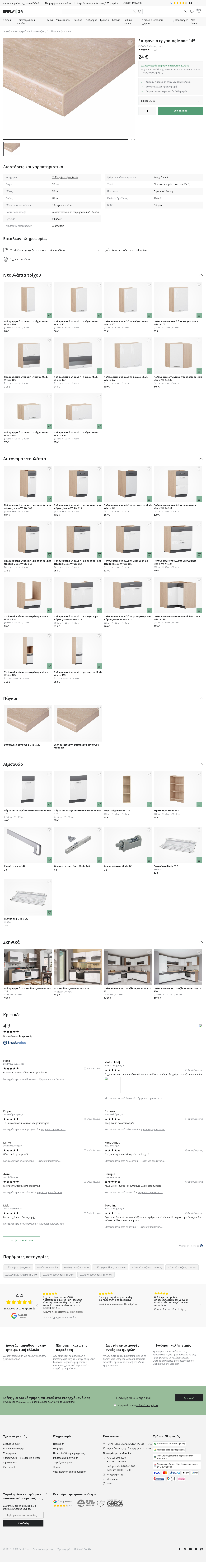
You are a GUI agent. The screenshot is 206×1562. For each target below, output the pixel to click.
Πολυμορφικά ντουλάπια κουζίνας (29, 31)
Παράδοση (58, 1443)
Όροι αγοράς (64, 1549)
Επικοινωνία (9, 1467)
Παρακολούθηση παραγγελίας (69, 1453)
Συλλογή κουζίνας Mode (60, 31)
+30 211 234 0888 (116, 1461)
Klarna (56, 1467)
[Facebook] (180, 1549)
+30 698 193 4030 (116, 1457)
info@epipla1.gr (115, 1474)
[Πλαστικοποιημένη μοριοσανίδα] (189, 184)
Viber (109, 1483)
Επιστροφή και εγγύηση (65, 1457)
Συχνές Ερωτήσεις (62, 1462)
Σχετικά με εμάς (11, 1443)
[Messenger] (197, 1549)
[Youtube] (191, 1549)
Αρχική (7, 31)
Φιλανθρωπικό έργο (13, 1448)
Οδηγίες (158, 205)
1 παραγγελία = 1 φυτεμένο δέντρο (22, 1457)
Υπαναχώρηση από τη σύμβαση (69, 1471)
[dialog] (170, 69)
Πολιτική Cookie (82, 1549)
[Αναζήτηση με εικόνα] (134, 11)
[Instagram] (186, 1549)
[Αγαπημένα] (192, 11)
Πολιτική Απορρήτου (43, 1549)
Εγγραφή (189, 1398)
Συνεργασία (9, 1453)
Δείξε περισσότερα (22, 1240)
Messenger (112, 1479)
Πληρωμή (58, 1448)
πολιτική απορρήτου (147, 1405)
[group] (63, 1303)
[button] (185, 11)
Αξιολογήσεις (10, 1462)
